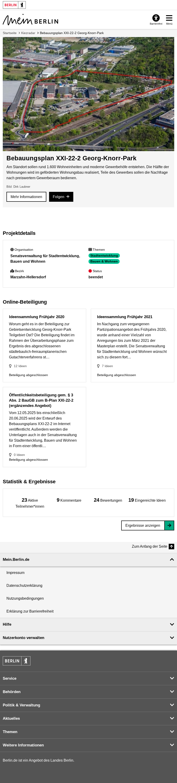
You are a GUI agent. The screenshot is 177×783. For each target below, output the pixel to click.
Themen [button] (10, 732)
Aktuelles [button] (11, 718)
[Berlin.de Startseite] (16, 660)
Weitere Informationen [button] (23, 745)
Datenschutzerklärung (24, 585)
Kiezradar (28, 33)
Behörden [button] (12, 692)
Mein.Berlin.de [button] (16, 559)
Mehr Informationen (26, 197)
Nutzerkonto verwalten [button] (23, 638)
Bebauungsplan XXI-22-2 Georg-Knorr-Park (72, 33)
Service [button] (9, 678)
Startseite (10, 33)
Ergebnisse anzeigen (142, 525)
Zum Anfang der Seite (149, 546)
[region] (30, 502)
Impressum (15, 573)
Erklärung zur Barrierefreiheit (29, 611)
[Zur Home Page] (30, 19)
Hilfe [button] (7, 624)
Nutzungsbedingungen (25, 598)
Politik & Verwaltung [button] (21, 705)
